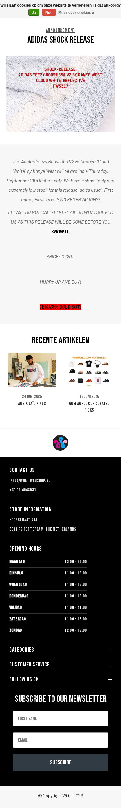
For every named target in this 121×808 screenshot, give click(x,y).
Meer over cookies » (76, 13)
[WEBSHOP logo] (60, 443)
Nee (48, 13)
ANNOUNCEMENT (60, 30)
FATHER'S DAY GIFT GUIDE (95, 403)
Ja (34, 13)
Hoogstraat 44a (23, 519)
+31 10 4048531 (22, 489)
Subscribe (60, 762)
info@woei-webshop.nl (29, 480)
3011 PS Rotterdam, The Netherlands (42, 529)
